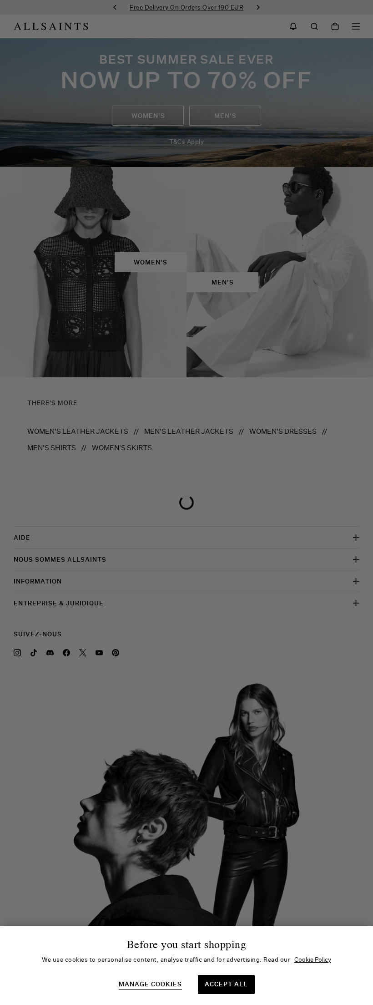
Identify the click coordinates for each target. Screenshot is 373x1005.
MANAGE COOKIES (150, 984)
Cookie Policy (312, 959)
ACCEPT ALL (226, 984)
